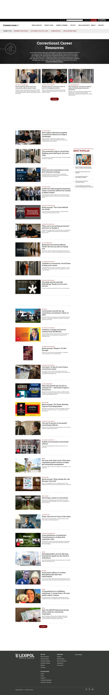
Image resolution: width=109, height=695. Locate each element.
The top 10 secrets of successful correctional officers (54, 424)
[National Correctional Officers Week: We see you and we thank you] (28, 249)
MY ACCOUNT (93, 20)
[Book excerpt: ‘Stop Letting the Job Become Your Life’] (28, 484)
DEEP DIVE (101, 25)
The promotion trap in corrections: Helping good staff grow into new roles (55, 153)
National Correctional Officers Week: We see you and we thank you (55, 247)
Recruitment (44, 168)
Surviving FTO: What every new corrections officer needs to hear (25, 87)
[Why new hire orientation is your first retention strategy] (28, 175)
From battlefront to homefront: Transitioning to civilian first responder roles (54, 537)
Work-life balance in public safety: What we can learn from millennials (83, 168)
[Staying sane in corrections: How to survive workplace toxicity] (54, 76)
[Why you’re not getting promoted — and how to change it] (28, 231)
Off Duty (43, 458)
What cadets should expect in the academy (82, 172)
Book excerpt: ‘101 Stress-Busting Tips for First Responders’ (55, 405)
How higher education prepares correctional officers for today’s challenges (54, 134)
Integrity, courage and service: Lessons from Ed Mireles (54, 331)
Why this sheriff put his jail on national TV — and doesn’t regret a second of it (55, 388)
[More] (42, 25)
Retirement (44, 570)
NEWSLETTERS (87, 20)
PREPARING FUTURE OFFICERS (21, 31)
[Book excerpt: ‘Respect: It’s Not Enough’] (28, 353)
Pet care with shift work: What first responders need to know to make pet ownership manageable (56, 462)
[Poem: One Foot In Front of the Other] (28, 521)
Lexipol (24, 689)
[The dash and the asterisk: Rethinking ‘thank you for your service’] (28, 287)
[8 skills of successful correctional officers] (28, 446)
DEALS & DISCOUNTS (84, 25)
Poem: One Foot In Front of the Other (56, 516)
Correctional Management (73, 84)
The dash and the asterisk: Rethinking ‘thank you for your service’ (54, 284)
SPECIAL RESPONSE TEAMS (69, 31)
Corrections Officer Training (54, 61)
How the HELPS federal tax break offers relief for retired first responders (55, 612)
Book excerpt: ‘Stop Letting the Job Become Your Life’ (56, 480)
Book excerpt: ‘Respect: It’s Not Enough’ (54, 349)
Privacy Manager (78, 654)
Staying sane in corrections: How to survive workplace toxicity (53, 87)
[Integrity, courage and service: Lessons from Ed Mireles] (28, 334)
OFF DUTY (73, 25)
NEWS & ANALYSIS (37, 25)
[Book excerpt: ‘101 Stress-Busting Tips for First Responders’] (28, 409)
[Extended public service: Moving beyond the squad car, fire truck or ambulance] (28, 559)
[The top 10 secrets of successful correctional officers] (28, 428)
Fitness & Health (45, 402)
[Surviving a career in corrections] (28, 503)
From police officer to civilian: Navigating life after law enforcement (54, 574)
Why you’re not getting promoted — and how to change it (56, 227)
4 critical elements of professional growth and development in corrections (84, 186)
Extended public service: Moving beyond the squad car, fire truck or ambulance (55, 556)
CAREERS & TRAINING (61, 25)
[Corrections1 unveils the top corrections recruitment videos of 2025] (28, 316)
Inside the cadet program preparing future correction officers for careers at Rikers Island (56, 191)
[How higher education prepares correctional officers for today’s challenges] (28, 137)
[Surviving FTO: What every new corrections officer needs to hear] (28, 76)
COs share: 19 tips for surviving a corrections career (55, 368)
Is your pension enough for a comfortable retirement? (81, 177)
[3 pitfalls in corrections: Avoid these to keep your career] (28, 268)
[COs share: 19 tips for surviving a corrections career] (28, 372)
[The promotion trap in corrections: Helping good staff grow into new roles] (28, 156)
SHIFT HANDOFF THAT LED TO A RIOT (39, 31)
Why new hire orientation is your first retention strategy (55, 171)
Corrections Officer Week (47, 242)
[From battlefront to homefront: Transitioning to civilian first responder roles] (28, 540)
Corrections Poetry (46, 514)
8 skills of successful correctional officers (55, 443)
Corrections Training (46, 130)
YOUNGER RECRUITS (55, 31)
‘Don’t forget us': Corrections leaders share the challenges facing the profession (79, 88)
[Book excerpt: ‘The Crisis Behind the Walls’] (28, 212)
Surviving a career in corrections (55, 498)
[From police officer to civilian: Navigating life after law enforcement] (28, 577)
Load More (54, 99)
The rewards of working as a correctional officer (81, 182)
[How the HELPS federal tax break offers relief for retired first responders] (28, 615)
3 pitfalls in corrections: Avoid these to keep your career (56, 264)
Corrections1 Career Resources (21, 84)
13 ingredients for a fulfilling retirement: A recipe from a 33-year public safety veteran (56, 593)
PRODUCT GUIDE (48, 25)
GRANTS (93, 25)
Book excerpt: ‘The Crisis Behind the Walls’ (55, 208)
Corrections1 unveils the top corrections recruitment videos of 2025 (55, 313)
